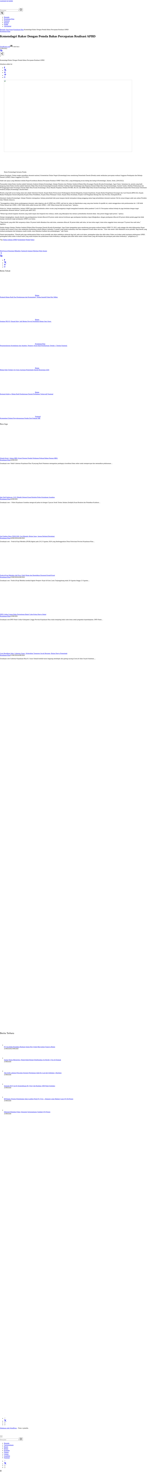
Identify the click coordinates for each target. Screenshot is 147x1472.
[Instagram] (5, 1423)
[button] (21, 9)
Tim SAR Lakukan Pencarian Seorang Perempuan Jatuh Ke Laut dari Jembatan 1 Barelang (33, 1073)
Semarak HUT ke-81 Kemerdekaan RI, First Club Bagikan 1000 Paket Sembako (29, 1086)
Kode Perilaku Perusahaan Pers (50, 1415)
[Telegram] (4, 72)
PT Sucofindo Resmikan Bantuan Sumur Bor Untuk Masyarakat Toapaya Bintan (29, 1047)
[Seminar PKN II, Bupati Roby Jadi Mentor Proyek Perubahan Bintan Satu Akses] (17, 319)
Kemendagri (21, 240)
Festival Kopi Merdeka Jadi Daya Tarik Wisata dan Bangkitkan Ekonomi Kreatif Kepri (27, 575)
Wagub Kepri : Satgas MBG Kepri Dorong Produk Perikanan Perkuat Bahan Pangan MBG (29, 458)
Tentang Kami (20, 1415)
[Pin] (5, 75)
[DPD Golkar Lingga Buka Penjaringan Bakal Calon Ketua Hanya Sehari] (15, 612)
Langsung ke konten (6, 1)
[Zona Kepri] (15, 7)
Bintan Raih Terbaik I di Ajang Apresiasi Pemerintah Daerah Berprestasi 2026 (24, 370)
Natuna (6, 1452)
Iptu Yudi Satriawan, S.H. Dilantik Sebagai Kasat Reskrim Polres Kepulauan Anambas (27, 497)
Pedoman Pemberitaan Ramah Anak (109, 1415)
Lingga (6, 1454)
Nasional (38, 416)
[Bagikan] (2, 53)
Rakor (32, 240)
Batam (6, 1447)
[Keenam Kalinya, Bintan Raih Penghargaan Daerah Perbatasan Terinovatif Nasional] (17, 392)
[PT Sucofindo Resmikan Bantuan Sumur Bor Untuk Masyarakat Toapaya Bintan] (8, 1045)
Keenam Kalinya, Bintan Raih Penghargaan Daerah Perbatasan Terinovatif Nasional (26, 394)
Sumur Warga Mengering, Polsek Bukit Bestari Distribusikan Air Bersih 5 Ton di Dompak (32, 1060)
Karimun (7, 1450)
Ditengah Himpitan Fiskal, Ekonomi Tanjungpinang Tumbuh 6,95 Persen (27, 1112)
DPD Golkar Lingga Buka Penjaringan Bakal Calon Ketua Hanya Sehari (23, 614)
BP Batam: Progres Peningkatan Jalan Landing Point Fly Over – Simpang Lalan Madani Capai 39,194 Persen (38, 1099)
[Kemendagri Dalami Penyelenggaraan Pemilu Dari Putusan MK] (17, 416)
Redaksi (28, 1415)
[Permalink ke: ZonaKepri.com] (2, 44)
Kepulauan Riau (5, 31)
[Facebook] (4, 68)
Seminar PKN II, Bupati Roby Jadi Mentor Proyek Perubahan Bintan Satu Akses (26, 321)
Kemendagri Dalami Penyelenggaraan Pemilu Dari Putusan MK (20, 418)
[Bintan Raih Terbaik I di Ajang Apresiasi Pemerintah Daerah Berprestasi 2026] (17, 368)
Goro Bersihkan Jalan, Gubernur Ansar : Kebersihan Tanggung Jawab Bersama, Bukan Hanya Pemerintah (33, 653)
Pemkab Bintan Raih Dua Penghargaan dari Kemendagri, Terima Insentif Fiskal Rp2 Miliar (29, 297)
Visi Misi (79, 1415)
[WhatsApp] (4, 77)
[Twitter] (5, 70)
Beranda (6, 1443)
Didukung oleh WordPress (8, 1428)
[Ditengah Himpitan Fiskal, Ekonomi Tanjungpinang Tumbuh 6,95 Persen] (8, 1110)
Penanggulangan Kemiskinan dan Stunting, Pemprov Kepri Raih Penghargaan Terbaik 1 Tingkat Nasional (33, 345)
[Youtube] (5, 1425)
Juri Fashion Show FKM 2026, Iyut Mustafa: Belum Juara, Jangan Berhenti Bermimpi (27, 536)
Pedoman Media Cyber (68, 1415)
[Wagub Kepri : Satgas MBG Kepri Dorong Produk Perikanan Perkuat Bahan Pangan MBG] (15, 456)
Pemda (28, 240)
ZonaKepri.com (5, 46)
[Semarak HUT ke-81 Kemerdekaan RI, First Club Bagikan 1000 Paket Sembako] (8, 1084)
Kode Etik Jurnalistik (89, 1415)
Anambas (7, 1456)
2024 (3, 1415)
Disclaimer (35, 1415)
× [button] (1, 1436)
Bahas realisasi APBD (10, 240)
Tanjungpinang (9, 1445)
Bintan (37, 295)
